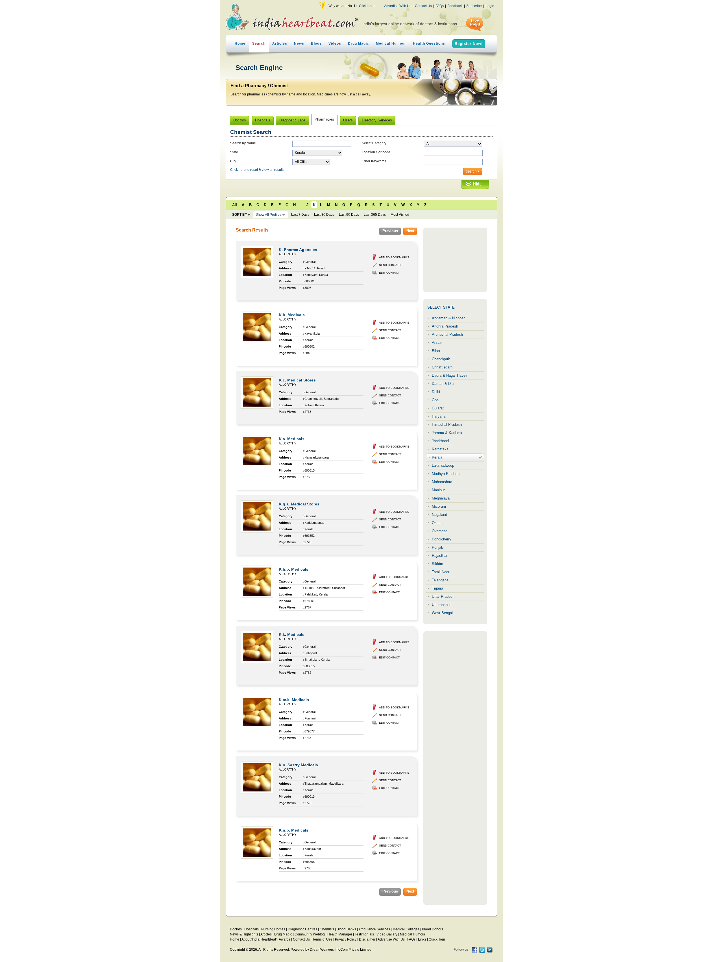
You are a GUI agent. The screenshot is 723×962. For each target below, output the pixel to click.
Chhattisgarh (442, 367)
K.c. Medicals (291, 439)
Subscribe (474, 6)
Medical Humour (391, 43)
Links (422, 939)
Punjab (437, 547)
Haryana (438, 416)
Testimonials (364, 934)
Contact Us (423, 6)
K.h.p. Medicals (293, 569)
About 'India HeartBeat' (258, 939)
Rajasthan (440, 555)
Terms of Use (322, 939)
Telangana (440, 580)
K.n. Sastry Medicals (298, 765)
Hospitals (251, 929)
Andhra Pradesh (445, 326)
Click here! (367, 6)
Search (258, 43)
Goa (435, 400)
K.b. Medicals (292, 315)
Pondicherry (441, 539)
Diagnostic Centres (302, 929)
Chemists (327, 929)
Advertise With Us (397, 6)
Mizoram (439, 506)
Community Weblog (310, 934)
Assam (437, 343)
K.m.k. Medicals (294, 699)
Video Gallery (386, 934)
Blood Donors (432, 929)
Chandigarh (441, 359)
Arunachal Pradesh (447, 334)
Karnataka (440, 449)
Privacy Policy (345, 939)
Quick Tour (437, 939)
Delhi (436, 392)
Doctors (236, 929)
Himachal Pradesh (447, 424)
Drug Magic (358, 43)
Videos (334, 43)
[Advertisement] (455, 260)
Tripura (437, 588)
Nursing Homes (273, 929)
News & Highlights (244, 934)
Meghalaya (441, 498)
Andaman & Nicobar (448, 318)
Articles (279, 43)
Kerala (437, 457)
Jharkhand (440, 441)
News (299, 43)
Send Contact (390, 265)
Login (489, 6)
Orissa (437, 523)
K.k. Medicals (291, 634)
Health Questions (429, 43)
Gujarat (438, 408)
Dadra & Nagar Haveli (449, 375)
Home (240, 43)
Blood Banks (346, 929)
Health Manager (339, 934)
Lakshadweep (443, 465)
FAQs (439, 6)
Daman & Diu (443, 383)
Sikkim (437, 564)
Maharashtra (442, 482)
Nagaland (439, 514)
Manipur (438, 490)
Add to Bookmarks (394, 257)
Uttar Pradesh (443, 596)
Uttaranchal (441, 605)
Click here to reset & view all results (257, 170)
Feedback (455, 6)
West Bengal (442, 613)
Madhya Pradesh (446, 474)
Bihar (436, 351)
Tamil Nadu (441, 572)
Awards (284, 939)
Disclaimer (367, 939)
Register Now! (469, 44)
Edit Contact (389, 272)
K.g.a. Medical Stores (299, 504)
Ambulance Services (374, 929)
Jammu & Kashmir (447, 433)
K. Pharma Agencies (298, 249)
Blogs (316, 43)
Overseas (440, 531)
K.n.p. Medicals (293, 830)
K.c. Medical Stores (297, 380)
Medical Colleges (406, 929)
